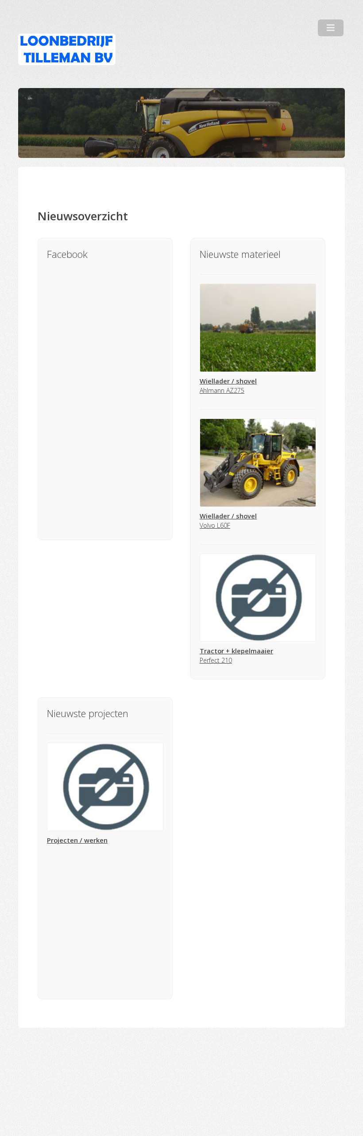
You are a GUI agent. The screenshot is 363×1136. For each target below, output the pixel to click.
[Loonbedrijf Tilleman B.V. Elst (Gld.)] (67, 49)
